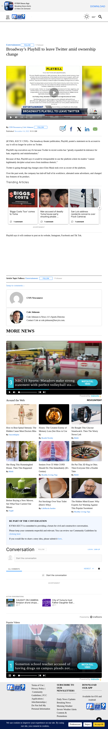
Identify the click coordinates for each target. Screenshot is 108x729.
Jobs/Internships (39, 702)
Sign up (97, 549)
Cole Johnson (27, 127)
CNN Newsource (15, 127)
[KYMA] (21, 17)
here (60, 539)
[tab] (14, 569)
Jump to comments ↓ (15, 285)
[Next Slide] (99, 208)
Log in (90, 549)
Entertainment (31, 278)
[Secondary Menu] (10, 17)
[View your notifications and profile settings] (99, 568)
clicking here (15, 534)
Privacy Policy (38, 688)
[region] (54, 583)
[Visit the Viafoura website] (96, 617)
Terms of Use (37, 685)
